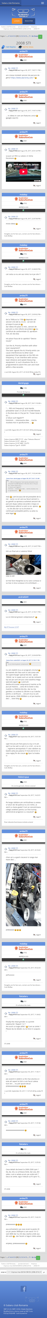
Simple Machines (26, 1309)
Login (17, 21)
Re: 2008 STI (13, 68)
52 (20, 36)
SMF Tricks (29, 1311)
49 (13, 36)
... (7, 36)
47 (9, 36)
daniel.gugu (23, 383)
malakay (23, 194)
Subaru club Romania (11, 3)
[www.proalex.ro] (23, 210)
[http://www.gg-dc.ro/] (23, 395)
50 (15, 36)
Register (29, 21)
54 (24, 36)
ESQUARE (12, 1313)
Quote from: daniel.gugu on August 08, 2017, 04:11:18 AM (22, 478)
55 (26, 36)
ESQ (5, 1313)
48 (11, 36)
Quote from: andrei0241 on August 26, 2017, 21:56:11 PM (22, 660)
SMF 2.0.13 (7, 1309)
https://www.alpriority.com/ (22, 77)
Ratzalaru (23, 996)
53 (22, 36)
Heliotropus (23, 777)
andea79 (23, 51)
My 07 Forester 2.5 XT (11, 627)
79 (29, 36)
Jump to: (3, 1272)
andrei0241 (23, 597)
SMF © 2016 (16, 1309)
